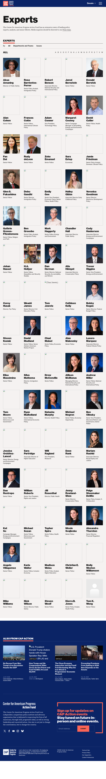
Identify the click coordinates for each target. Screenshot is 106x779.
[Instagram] (17, 731)
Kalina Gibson (59, 679)
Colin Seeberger (8, 679)
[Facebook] (9, 731)
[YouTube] (13, 731)
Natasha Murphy (86, 679)
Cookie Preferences (88, 757)
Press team (67, 29)
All (9, 46)
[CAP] (10, 752)
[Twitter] (4, 731)
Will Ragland (39, 679)
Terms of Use (86, 750)
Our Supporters (86, 755)
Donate (90, 3)
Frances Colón (59, 680)
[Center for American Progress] (5, 3)
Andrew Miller (7, 680)
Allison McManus (18, 679)
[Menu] (100, 3)
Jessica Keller (68, 679)
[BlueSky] (22, 731)
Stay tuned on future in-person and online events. (78, 716)
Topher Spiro (95, 679)
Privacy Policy (86, 752)
